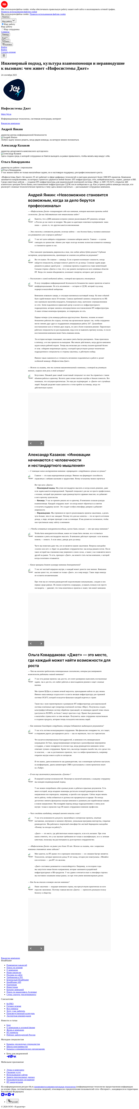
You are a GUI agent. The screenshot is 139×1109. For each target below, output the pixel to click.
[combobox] (13, 1101)
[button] (4, 47)
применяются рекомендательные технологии (55, 1087)
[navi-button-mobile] (4, 55)
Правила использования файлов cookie (48, 14)
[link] (5, 41)
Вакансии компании (10, 123)
